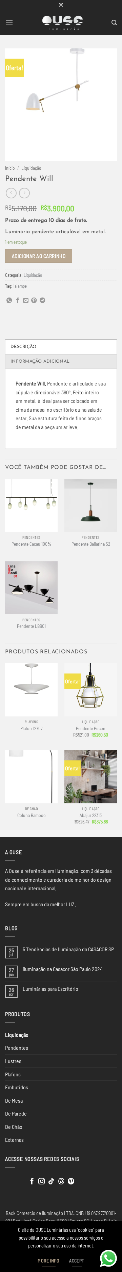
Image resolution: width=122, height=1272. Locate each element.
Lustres (13, 1061)
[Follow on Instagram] (61, 5)
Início (10, 168)
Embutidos (16, 1087)
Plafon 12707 (31, 728)
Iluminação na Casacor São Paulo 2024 (63, 969)
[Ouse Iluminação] (62, 23)
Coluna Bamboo (31, 815)
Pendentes (16, 1047)
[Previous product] (24, 193)
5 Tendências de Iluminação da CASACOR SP (68, 949)
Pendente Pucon (90, 728)
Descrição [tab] (23, 347)
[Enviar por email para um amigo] (25, 301)
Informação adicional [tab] (40, 361)
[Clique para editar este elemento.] (11, 1179)
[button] (9, 22)
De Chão (13, 1126)
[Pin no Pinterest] (34, 301)
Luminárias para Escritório (50, 988)
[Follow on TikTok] (51, 1181)
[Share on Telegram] (42, 301)
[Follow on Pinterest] (71, 1181)
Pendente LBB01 (31, 626)
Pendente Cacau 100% (31, 544)
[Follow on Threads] (61, 1181)
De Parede (16, 1113)
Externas (14, 1139)
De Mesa (14, 1100)
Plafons (13, 1074)
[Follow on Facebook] (32, 1181)
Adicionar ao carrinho (39, 256)
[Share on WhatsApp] (9, 301)
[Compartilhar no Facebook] (17, 301)
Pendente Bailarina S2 (91, 544)
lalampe (20, 286)
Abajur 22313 (91, 815)
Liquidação (31, 168)
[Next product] (11, 193)
